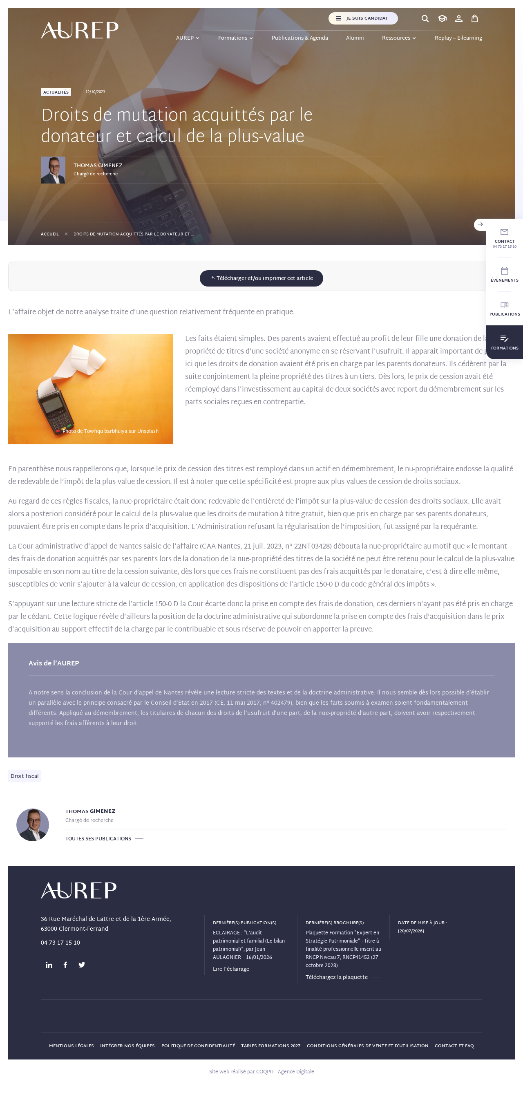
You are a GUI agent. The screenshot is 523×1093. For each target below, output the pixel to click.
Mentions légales (71, 1046)
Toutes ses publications (98, 839)
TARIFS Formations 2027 (270, 1046)
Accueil (50, 234)
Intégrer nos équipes (127, 1046)
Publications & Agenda (300, 38)
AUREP (185, 38)
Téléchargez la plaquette (337, 978)
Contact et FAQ (454, 1046)
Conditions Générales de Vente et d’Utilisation (368, 1046)
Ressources (396, 38)
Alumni (355, 38)
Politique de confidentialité (198, 1046)
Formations (232, 38)
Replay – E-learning (458, 38)
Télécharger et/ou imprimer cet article (264, 279)
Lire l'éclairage (231, 969)
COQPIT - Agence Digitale (285, 1072)
